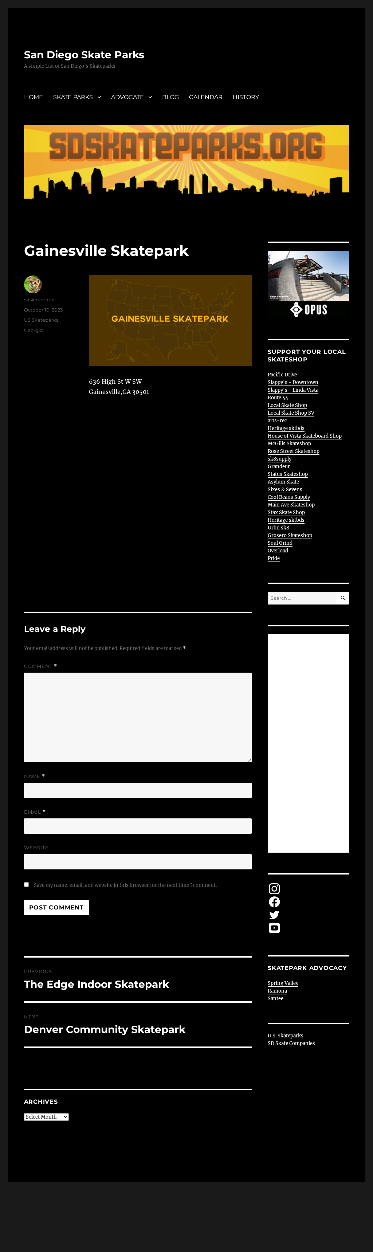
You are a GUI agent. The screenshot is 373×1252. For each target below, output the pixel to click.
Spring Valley (283, 983)
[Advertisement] (309, 743)
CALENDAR (206, 97)
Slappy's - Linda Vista (293, 390)
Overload (278, 551)
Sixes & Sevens (285, 489)
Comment (40, 666)
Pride (274, 558)
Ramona (277, 991)
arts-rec (277, 421)
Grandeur (279, 466)
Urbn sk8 (278, 528)
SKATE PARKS (73, 97)
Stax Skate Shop (286, 512)
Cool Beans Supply (289, 497)
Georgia (33, 330)
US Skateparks (41, 320)
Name (34, 776)
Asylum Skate (283, 482)
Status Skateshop (288, 474)
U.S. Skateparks (285, 1036)
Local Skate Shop (287, 405)
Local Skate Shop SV (291, 413)
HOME (33, 97)
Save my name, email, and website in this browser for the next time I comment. (125, 885)
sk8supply (279, 459)
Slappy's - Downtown (293, 382)
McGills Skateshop (289, 444)
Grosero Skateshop (290, 535)
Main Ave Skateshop (291, 505)
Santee (275, 998)
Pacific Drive (282, 375)
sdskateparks (39, 299)
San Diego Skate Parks (84, 54)
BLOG (170, 97)
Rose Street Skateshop (293, 451)
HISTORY (246, 97)
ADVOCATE (127, 97)
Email (35, 812)
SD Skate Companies (291, 1043)
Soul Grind (280, 543)
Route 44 (278, 398)
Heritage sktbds (286, 428)
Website (36, 847)
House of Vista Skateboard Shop (305, 436)
